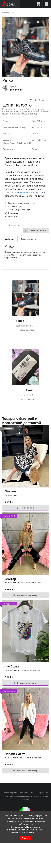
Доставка (24, 792)
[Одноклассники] (35, 99)
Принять (25, 838)
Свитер (10, 579)
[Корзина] (38, 4)
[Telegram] (39, 99)
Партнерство (43, 792)
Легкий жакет (15, 754)
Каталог (5, 12)
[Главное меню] (46, 4)
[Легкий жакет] (25, 719)
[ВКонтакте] (31, 99)
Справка (37, 796)
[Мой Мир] (47, 99)
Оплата (33, 792)
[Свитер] (25, 543)
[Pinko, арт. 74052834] (25, 75)
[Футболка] (25, 631)
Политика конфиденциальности (18, 796)
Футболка (12, 666)
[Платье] (25, 456)
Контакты (26, 799)
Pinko (12, 12)
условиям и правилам (26, 192)
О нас (45, 796)
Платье (10, 491)
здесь (37, 832)
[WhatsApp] (43, 99)
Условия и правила (10, 792)
